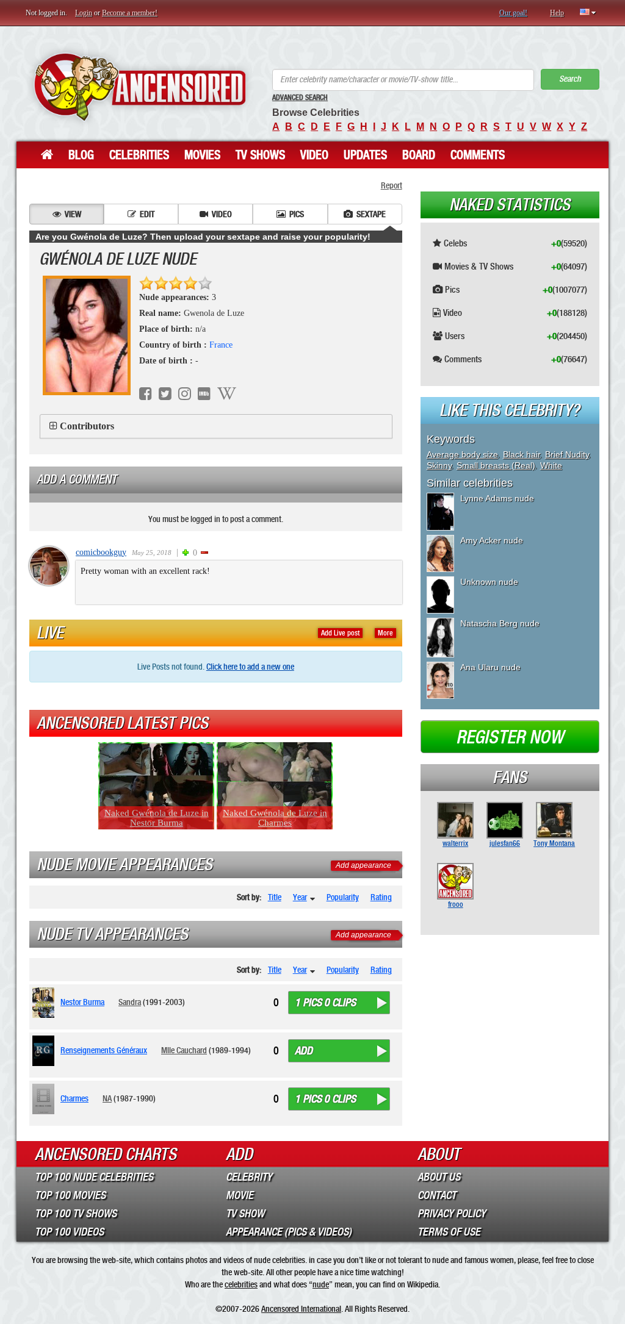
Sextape (371, 214)
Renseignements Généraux (103, 1050)
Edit (147, 214)
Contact (436, 1195)
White (551, 465)
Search (570, 79)
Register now (509, 737)
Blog (81, 155)
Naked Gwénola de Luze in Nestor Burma (156, 818)
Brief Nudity (567, 454)
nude (320, 1284)
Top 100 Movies (70, 1195)
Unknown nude (489, 582)
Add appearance (363, 865)
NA (107, 1098)
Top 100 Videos (69, 1232)
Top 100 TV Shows (76, 1213)
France (221, 344)
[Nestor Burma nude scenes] (45, 1002)
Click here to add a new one (250, 666)
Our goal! (513, 13)
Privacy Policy (451, 1213)
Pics (296, 214)
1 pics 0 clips (325, 1002)
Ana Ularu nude (490, 667)
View (73, 214)
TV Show (245, 1213)
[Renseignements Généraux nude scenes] (45, 1051)
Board (418, 155)
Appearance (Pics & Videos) (289, 1232)
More (385, 633)
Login (83, 13)
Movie (239, 1195)
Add (303, 1050)
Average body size (462, 454)
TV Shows (260, 155)
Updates (365, 155)
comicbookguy (101, 552)
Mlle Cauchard (184, 1050)
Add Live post (340, 633)
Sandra (129, 1002)
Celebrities (139, 155)
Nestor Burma (82, 1002)
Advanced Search (300, 97)
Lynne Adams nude (497, 498)
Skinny (439, 465)
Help (557, 13)
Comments (477, 155)
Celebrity (249, 1177)
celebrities (241, 1284)
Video (314, 155)
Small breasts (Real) (496, 465)
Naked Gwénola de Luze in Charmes (275, 818)
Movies (202, 155)
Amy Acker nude (491, 540)
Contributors (87, 426)
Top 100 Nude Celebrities (94, 1177)
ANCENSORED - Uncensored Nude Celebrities (140, 86)
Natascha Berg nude (500, 623)
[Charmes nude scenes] (45, 1099)
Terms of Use (448, 1232)
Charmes (74, 1098)
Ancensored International (301, 1309)
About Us (438, 1177)
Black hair (521, 454)
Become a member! (129, 13)
